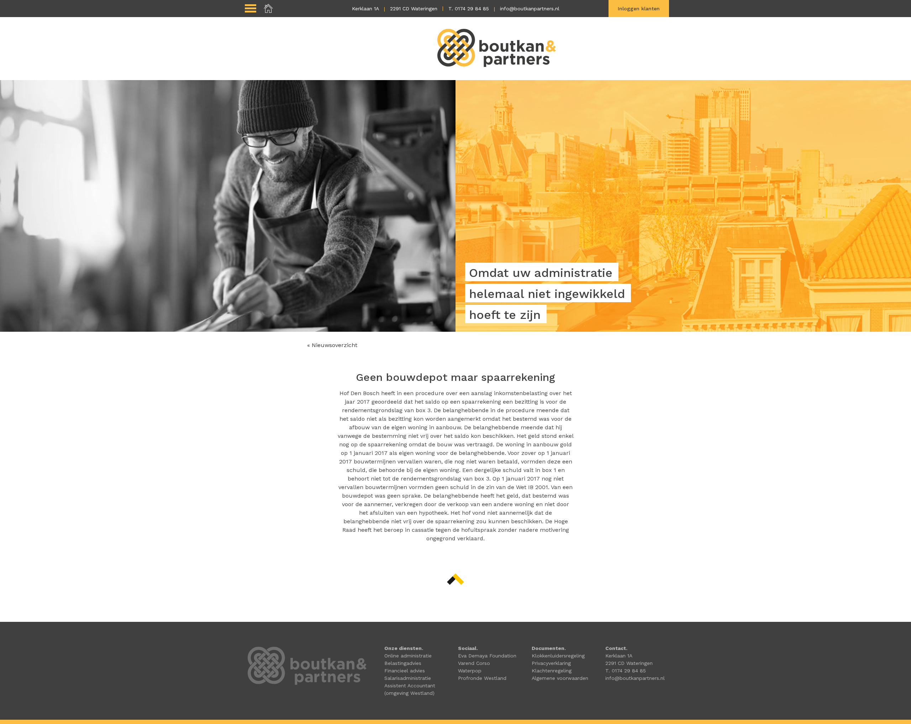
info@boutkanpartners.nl (529, 8)
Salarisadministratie (407, 678)
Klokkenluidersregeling (558, 656)
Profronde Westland (482, 678)
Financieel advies (404, 670)
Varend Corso (474, 663)
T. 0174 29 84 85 (468, 8)
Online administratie (408, 656)
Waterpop (469, 670)
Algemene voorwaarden (560, 678)
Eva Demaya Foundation (487, 656)
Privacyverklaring (551, 663)
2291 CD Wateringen (413, 8)
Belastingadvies (402, 663)
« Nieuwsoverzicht (332, 345)
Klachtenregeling (552, 670)
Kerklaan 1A (365, 8)
